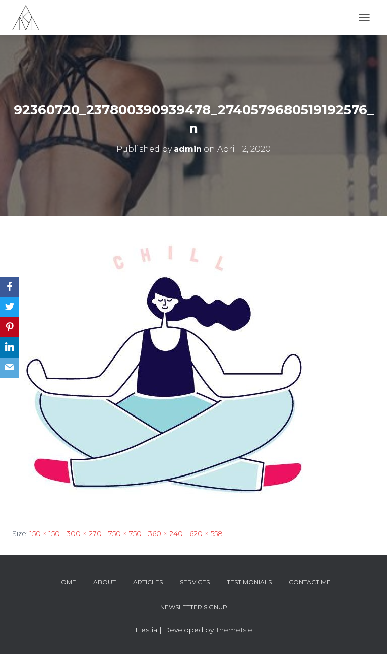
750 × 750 (125, 533)
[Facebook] (9, 287)
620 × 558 (206, 533)
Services (195, 582)
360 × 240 (165, 533)
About (104, 582)
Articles (148, 582)
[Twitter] (9, 307)
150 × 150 (45, 533)
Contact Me (310, 582)
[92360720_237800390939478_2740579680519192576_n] (168, 371)
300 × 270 (84, 533)
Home (66, 582)
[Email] (9, 368)
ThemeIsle (234, 629)
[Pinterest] (9, 327)
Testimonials (249, 582)
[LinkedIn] (9, 347)
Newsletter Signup (193, 607)
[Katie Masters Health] (29, 17)
